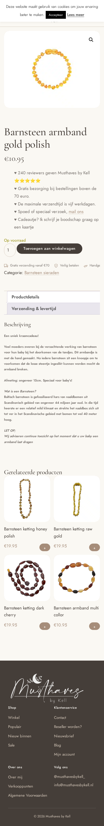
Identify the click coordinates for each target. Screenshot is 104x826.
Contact (60, 717)
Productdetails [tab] (25, 297)
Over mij (15, 777)
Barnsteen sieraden (41, 273)
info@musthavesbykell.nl (73, 785)
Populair (14, 726)
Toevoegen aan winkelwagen (49, 248)
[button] (91, 39)
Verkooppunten (20, 786)
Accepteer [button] (56, 14)
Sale (11, 745)
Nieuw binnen (19, 736)
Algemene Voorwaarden (27, 795)
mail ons (76, 211)
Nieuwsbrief (64, 736)
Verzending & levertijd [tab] (34, 308)
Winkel (13, 717)
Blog (57, 745)
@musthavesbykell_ (69, 776)
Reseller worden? (68, 726)
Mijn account (64, 754)
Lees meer (75, 14)
